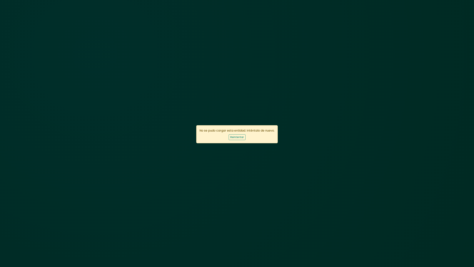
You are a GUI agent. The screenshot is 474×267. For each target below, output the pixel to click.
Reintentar (237, 137)
